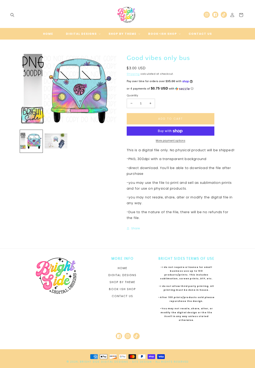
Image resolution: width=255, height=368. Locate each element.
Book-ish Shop (122, 289)
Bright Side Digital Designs (104, 362)
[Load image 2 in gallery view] (56, 141)
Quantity (132, 95)
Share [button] (135, 228)
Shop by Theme (122, 282)
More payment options (170, 140)
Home (122, 268)
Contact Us (122, 296)
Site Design (142, 362)
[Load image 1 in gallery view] (31, 141)
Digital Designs (122, 275)
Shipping (133, 74)
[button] (12, 15)
